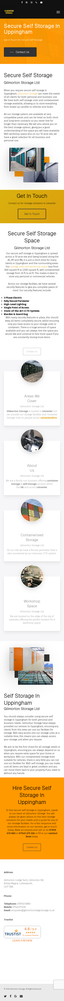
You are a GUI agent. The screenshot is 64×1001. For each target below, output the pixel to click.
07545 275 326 (27, 833)
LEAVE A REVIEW (22, 940)
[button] (58, 11)
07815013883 (24, 903)
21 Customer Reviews (30, 935)
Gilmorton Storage (27, 93)
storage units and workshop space (28, 266)
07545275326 (19, 907)
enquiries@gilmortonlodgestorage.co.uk (32, 910)
